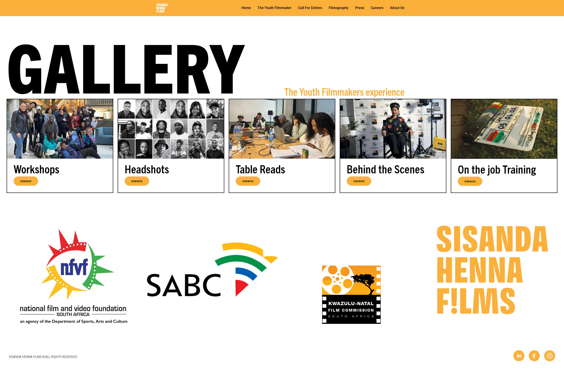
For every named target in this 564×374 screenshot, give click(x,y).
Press (359, 8)
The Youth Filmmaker (274, 8)
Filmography (339, 8)
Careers (377, 8)
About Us (397, 8)
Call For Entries (310, 8)
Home (246, 8)
